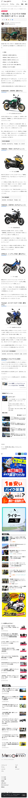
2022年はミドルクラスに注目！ (9, 66)
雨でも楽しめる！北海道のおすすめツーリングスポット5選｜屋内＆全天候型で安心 (18, 424)
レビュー (16, 583)
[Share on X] (6, 20)
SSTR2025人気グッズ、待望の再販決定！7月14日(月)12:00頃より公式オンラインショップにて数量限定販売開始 (10, 635)
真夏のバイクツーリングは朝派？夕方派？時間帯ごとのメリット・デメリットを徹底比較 (10, 698)
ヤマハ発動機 (16, 171)
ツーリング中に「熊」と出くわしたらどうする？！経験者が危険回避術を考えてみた (17, 572)
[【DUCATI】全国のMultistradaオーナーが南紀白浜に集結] (5, 546)
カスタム (14, 553)
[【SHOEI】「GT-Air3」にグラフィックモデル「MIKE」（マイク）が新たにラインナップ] (23, 677)
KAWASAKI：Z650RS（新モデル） (10, 55)
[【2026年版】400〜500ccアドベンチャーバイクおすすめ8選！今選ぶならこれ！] (23, 706)
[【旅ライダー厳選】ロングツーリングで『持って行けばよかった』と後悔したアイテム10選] (23, 690)
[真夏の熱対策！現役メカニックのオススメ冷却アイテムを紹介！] (5, 552)
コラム (10, 541)
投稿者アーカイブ (22, 415)
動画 (10, 583)
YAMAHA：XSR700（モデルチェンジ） (11, 59)
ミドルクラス (4, 448)
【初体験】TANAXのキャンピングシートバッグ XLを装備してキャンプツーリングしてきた (17, 580)
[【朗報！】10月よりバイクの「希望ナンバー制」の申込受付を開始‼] (5, 558)
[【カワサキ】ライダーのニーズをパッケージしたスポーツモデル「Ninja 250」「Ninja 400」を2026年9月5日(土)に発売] (23, 720)
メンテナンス (19, 553)
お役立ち (13, 541)
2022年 (6, 447)
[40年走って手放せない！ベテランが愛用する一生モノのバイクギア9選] (5, 588)
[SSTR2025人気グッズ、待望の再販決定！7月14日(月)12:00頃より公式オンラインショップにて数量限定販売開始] (23, 635)
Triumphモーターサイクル (16, 327)
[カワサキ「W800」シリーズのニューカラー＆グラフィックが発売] (23, 643)
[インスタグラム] (11, 792)
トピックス (17, 547)
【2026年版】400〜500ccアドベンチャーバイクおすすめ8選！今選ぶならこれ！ (10, 706)
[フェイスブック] (8, 792)
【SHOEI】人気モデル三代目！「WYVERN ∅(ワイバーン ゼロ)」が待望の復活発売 (10, 650)
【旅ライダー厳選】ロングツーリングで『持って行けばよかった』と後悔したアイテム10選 (10, 690)
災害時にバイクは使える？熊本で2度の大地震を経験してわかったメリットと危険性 (17, 538)
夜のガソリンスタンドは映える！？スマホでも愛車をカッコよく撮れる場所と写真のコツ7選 (18, 430)
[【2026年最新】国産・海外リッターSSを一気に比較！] (23, 714)
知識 (10, 576)
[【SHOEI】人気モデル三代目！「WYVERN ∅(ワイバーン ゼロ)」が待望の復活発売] (23, 650)
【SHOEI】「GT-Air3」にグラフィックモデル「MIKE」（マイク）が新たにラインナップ (10, 677)
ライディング (23, 574)
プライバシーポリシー (16, 794)
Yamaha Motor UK (16, 227)
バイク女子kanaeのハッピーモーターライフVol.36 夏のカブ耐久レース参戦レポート (10, 736)
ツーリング (18, 574)
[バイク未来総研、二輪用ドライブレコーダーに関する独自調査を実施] (23, 670)
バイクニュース (18, 447)
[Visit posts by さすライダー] (2, 23)
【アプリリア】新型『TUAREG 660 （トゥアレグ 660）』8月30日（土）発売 (10, 627)
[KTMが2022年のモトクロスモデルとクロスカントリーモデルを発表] (23, 664)
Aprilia (16, 276)
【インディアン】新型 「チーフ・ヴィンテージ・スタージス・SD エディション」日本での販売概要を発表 (17, 564)
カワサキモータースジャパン (16, 113)
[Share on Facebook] (4, 20)
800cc (13, 447)
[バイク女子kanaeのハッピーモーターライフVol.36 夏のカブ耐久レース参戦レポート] (23, 736)
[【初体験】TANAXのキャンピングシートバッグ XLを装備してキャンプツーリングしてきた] (5, 581)
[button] (24, 795)
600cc (10, 447)
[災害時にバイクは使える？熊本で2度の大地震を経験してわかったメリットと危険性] (5, 538)
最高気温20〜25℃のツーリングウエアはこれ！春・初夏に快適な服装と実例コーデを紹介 (18, 435)
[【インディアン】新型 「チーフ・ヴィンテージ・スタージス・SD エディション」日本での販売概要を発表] (5, 564)
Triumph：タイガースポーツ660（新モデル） (12, 64)
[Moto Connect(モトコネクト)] (7, 1)
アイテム (8, 420)
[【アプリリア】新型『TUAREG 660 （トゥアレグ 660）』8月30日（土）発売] (23, 627)
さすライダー (7, 22)
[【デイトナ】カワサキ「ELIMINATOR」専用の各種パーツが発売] (23, 657)
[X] (10, 792)
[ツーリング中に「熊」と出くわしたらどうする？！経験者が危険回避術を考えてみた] (5, 572)
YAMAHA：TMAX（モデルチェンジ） (10, 57)
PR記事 (13, 583)
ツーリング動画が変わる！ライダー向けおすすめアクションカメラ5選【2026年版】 (18, 419)
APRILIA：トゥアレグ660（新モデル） (11, 62)
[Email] (8, 20)
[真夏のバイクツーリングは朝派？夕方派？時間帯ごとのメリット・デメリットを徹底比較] (23, 698)
